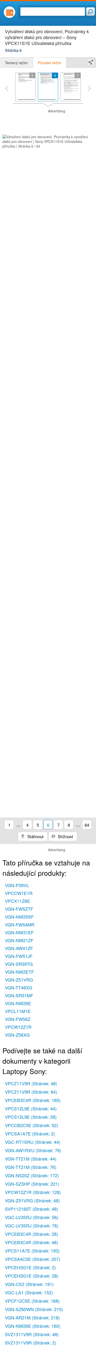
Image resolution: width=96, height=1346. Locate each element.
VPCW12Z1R (18, 1027)
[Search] (90, 11)
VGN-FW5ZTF (19, 909)
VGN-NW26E (18, 1003)
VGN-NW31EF (19, 932)
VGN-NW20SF (19, 916)
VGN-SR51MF (19, 995)
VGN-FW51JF (18, 956)
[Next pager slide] (89, 89)
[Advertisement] (48, 121)
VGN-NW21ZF (19, 940)
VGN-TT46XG (18, 987)
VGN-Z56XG (17, 1034)
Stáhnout (35, 836)
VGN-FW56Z (17, 1019)
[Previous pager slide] (6, 89)
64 (87, 825)
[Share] (91, 62)
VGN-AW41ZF (19, 948)
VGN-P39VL (17, 885)
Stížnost (65, 836)
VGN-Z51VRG (19, 979)
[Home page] (9, 12)
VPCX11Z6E (17, 901)
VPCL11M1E (18, 1011)
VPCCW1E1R (18, 893)
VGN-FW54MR (19, 924)
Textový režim (16, 62)
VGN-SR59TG (19, 964)
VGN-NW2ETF (19, 971)
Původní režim (49, 62)
